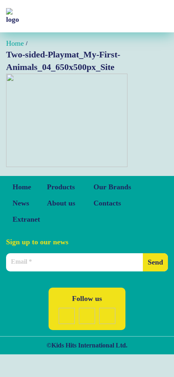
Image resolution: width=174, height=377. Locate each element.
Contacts (107, 203)
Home (22, 187)
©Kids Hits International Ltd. (87, 345)
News (21, 203)
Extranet (26, 219)
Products (61, 187)
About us (61, 203)
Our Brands (112, 187)
